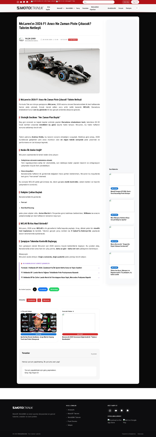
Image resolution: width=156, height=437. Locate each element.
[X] (122, 410)
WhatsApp (54, 289)
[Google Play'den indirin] (130, 421)
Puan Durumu (72, 421)
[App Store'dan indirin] (115, 421)
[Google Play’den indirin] (65, 2)
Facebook (42, 289)
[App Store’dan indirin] (43, 2)
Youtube (85, 8)
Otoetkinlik (31, 300)
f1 (39, 300)
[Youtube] (116, 410)
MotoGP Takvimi (73, 413)
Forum (121, 8)
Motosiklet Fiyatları (94, 8)
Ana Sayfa (48, 8)
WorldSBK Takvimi (74, 417)
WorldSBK (69, 8)
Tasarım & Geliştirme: (129, 434)
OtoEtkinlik (112, 8)
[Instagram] (110, 410)
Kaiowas (140, 434)
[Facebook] (128, 410)
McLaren (46, 300)
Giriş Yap (126, 2)
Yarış (78, 8)
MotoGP (60, 8)
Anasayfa (71, 410)
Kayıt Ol (135, 2)
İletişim (128, 8)
